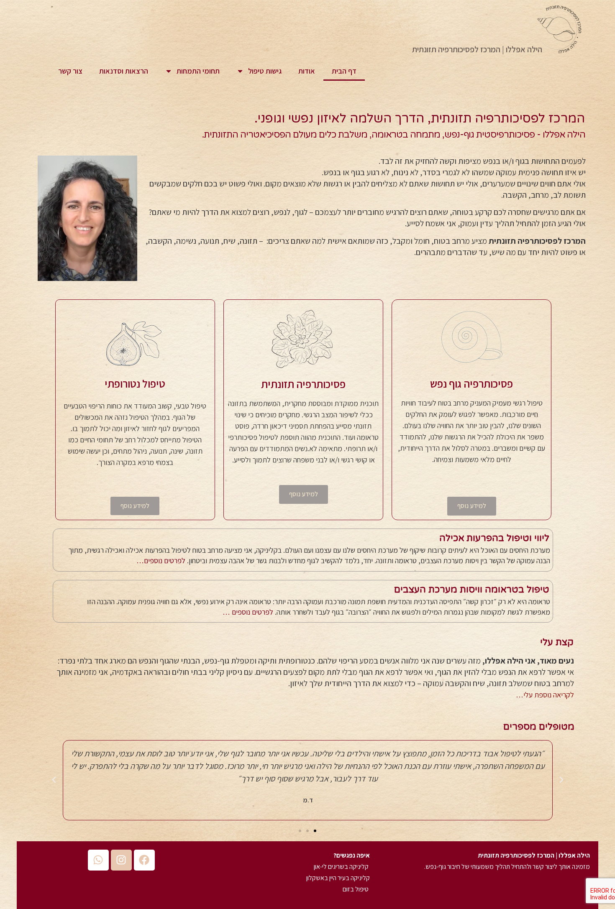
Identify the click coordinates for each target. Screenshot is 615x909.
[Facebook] (144, 860)
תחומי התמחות (198, 71)
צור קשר (70, 71)
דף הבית (344, 71)
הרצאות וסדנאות (123, 71)
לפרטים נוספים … (248, 612)
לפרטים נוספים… (160, 560)
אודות (306, 71)
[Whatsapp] (98, 860)
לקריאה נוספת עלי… (545, 695)
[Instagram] (121, 860)
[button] (561, 780)
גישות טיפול (265, 71)
